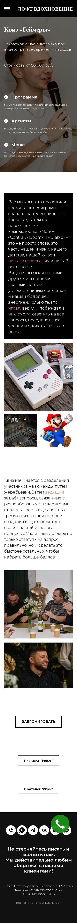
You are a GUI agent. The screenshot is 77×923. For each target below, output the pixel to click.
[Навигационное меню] (7, 10)
